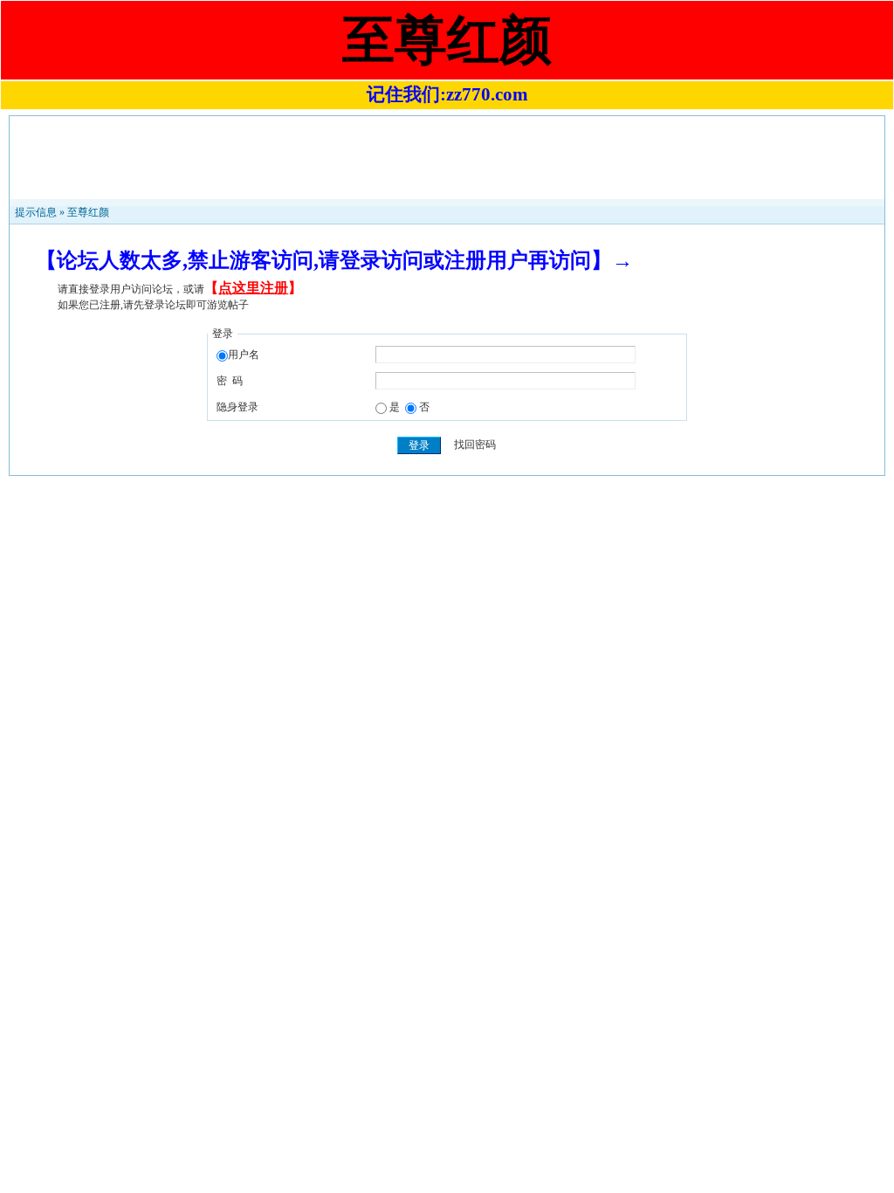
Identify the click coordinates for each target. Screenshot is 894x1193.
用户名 (243, 354)
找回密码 (475, 445)
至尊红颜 (88, 212)
